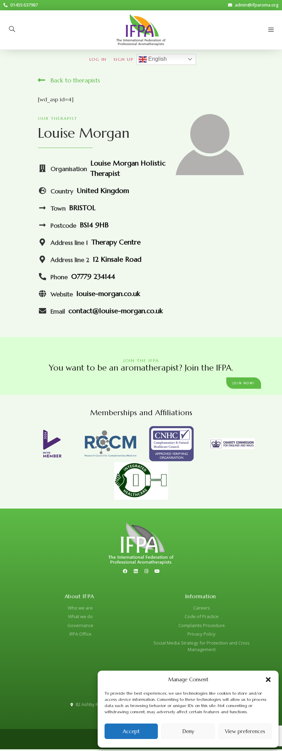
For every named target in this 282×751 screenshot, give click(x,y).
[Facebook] (125, 571)
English (157, 59)
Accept (131, 731)
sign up (123, 59)
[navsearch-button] (12, 30)
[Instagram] (146, 571)
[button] (268, 679)
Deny (188, 731)
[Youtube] (157, 571)
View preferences (245, 731)
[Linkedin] (135, 571)
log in (98, 59)
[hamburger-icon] (271, 30)
